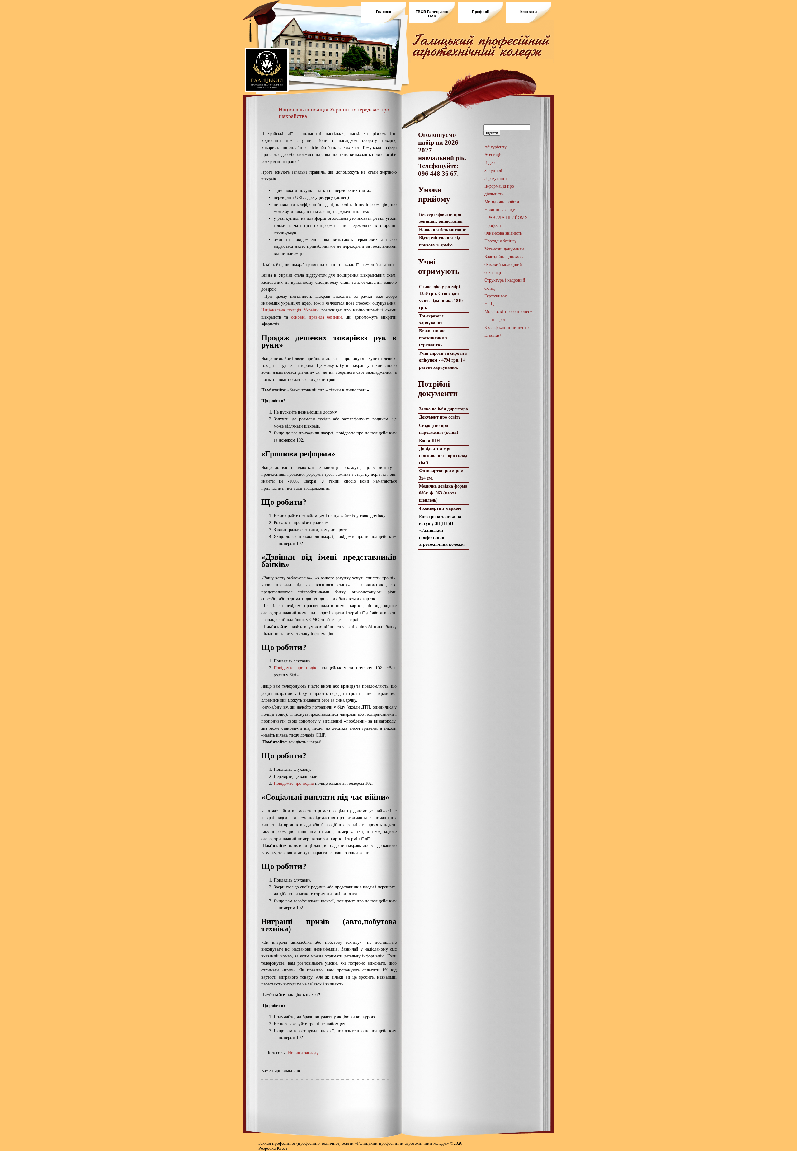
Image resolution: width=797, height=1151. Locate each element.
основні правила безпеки (316, 317)
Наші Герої (494, 319)
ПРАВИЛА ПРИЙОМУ (506, 217)
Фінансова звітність (503, 233)
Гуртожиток (495, 296)
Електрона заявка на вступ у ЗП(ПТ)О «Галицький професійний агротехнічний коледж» (442, 530)
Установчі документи (504, 249)
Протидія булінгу (501, 241)
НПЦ (489, 304)
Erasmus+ (493, 335)
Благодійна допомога (504, 257)
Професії (480, 12)
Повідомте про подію (295, 668)
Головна (383, 12)
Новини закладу (499, 210)
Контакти (528, 12)
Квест (282, 1148)
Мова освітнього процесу (508, 311)
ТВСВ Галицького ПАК (432, 14)
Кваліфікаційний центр (506, 327)
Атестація (493, 154)
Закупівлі (493, 170)
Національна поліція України (290, 310)
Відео (489, 162)
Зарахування (495, 178)
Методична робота (501, 201)
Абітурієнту (495, 147)
